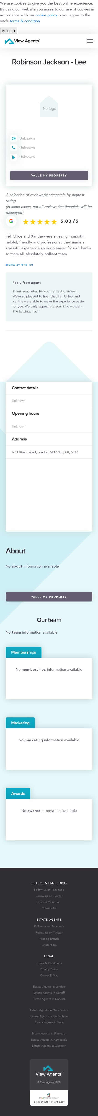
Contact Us (49, 908)
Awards (18, 793)
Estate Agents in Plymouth (49, 1033)
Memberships (23, 652)
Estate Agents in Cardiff (49, 993)
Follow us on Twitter (49, 896)
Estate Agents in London (49, 986)
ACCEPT (8, 31)
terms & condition (25, 21)
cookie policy (46, 15)
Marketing (20, 722)
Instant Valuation (49, 902)
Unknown (27, 138)
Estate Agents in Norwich (49, 999)
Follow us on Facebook (49, 890)
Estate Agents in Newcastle (49, 1040)
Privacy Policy (49, 969)
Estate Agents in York (49, 1022)
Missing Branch (49, 939)
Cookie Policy (49, 975)
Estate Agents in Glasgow (49, 1046)
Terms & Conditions (49, 963)
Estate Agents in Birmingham (49, 1016)
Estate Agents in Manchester (49, 1010)
